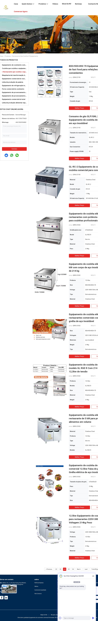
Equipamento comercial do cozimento (14, 79)
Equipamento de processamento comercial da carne (14, 92)
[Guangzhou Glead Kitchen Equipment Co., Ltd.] (5, 7)
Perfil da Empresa (38, 582)
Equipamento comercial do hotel (13, 99)
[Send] (93, 618)
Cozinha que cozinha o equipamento (14, 68)
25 (69, 569)
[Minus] (93, 576)
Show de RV (66, 4)
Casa (1, 56)
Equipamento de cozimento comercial (14, 65)
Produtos (8, 56)
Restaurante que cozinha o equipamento (15, 72)
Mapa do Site (43, 614)
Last (86, 569)
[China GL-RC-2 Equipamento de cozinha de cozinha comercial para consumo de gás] (50, 182)
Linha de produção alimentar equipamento (14, 103)
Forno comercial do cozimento (13, 89)
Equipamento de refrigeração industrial (14, 85)
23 (60, 569)
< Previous (49, 569)
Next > (79, 569)
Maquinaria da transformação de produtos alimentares (14, 75)
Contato (14, 149)
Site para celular (55, 614)
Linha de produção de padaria (12, 82)
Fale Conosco (38, 593)
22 (56, 569)
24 (64, 569)
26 (73, 569)
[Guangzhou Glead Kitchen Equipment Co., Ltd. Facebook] (1, 597)
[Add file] (60, 618)
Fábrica (36, 586)
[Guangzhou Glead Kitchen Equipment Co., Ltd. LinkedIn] (6, 597)
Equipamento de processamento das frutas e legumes (14, 96)
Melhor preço (79, 108)
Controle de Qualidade (40, 590)
